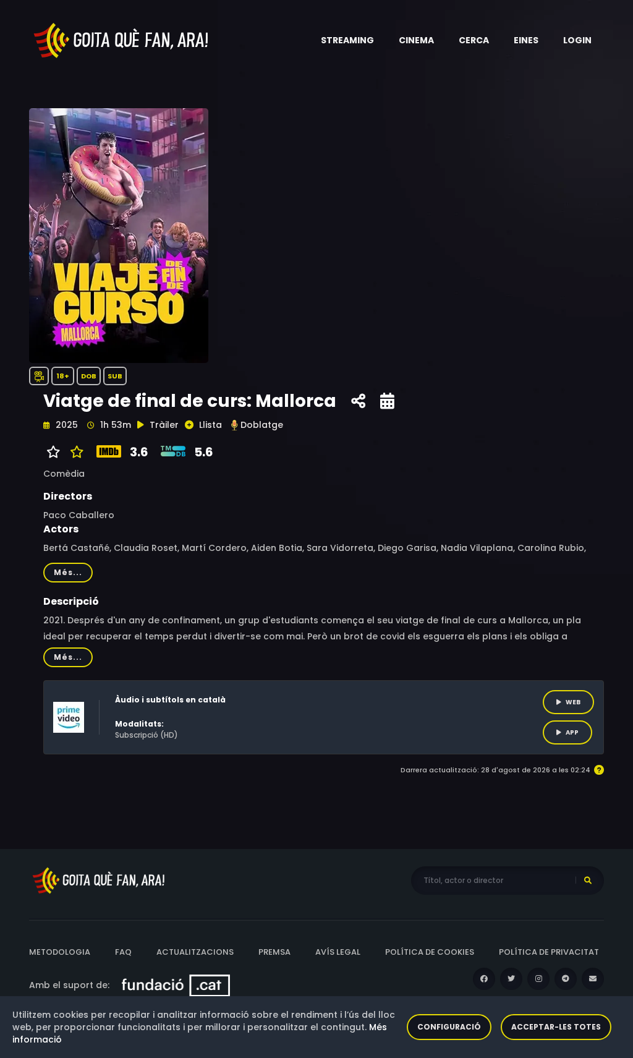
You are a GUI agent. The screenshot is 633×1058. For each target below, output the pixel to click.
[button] (347, 40)
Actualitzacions (195, 952)
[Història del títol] (387, 401)
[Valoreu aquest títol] (74, 452)
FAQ (123, 952)
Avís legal (337, 952)
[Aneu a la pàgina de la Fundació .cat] (176, 985)
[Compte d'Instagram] (538, 979)
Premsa (274, 952)
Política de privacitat (549, 952)
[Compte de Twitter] (511, 979)
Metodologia (59, 952)
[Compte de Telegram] (565, 979)
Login (577, 40)
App (572, 732)
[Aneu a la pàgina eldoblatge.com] (234, 425)
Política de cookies (429, 952)
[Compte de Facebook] (484, 979)
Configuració (449, 1027)
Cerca (474, 40)
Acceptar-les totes (556, 1027)
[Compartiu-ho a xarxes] (358, 401)
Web (573, 702)
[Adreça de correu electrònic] (593, 979)
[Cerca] (588, 880)
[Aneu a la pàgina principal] (122, 39)
